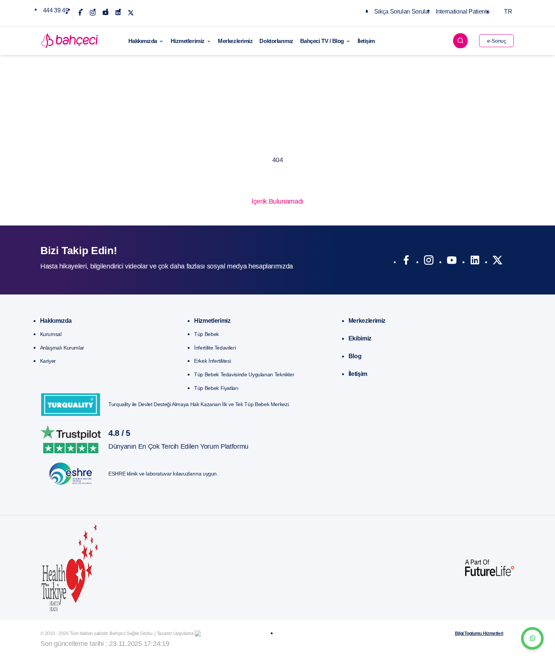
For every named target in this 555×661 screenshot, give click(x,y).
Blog (355, 356)
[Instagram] (92, 13)
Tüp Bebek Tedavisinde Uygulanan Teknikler (244, 374)
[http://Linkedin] (475, 261)
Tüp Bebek (206, 334)
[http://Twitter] (497, 261)
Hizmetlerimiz (188, 41)
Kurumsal (51, 334)
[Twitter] (130, 13)
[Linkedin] (118, 13)
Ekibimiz (360, 338)
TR (508, 11)
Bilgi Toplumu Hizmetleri (479, 633)
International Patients (462, 11)
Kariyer (48, 361)
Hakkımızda (142, 41)
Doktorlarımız (276, 41)
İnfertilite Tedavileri (215, 348)
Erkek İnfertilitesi (212, 361)
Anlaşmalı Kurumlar (62, 348)
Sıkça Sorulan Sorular (402, 11)
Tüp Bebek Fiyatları (216, 388)
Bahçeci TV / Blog (322, 41)
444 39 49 (56, 10)
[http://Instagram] (429, 261)
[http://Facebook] (406, 261)
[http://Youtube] (452, 261)
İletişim (366, 41)
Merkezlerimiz (235, 41)
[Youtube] (105, 13)
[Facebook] (79, 13)
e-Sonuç (496, 41)
